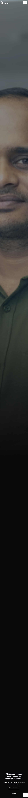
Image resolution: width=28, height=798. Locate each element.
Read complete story (13, 787)
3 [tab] (15, 793)
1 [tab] (12, 793)
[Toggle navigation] (25, 2)
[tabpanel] (14, 399)
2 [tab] (13, 793)
